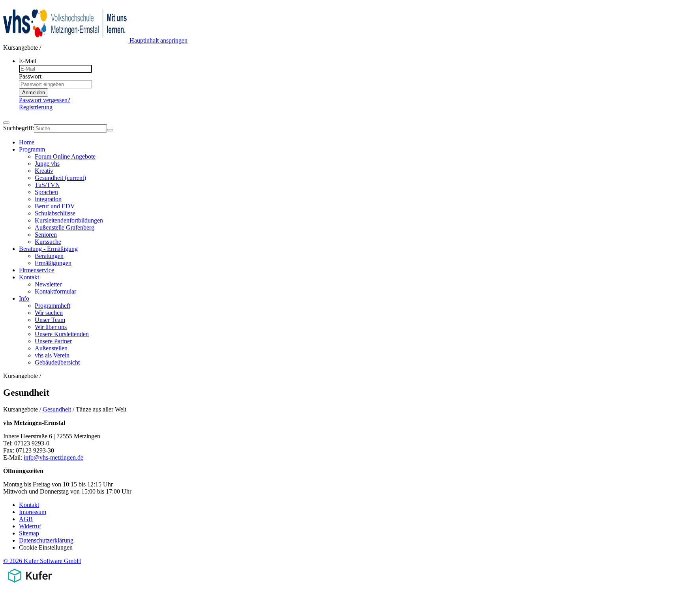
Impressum (32, 512)
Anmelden (33, 92)
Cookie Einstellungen (46, 547)
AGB (26, 519)
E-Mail (27, 61)
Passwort (30, 76)
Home (26, 142)
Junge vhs (47, 163)
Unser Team (50, 319)
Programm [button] (32, 149)
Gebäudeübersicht (57, 362)
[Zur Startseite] (66, 40)
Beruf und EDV (55, 206)
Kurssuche (48, 241)
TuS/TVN (47, 184)
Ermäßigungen (53, 263)
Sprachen (46, 192)
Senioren (46, 234)
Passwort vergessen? (44, 100)
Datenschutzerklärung (46, 540)
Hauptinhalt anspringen (158, 40)
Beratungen (49, 255)
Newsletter (48, 284)
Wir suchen (49, 312)
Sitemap (29, 533)
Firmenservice (36, 270)
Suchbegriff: (18, 128)
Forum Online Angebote (65, 156)
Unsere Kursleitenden (62, 334)
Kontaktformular (55, 291)
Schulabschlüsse (55, 213)
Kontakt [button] (29, 277)
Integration (48, 199)
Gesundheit (60, 177)
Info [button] (24, 298)
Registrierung (35, 107)
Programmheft (52, 305)
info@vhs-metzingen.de (53, 457)
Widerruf (30, 526)
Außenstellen (51, 348)
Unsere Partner (53, 341)
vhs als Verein (52, 355)
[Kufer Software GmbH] (29, 584)
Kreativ (44, 170)
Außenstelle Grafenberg (64, 227)
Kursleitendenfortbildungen (69, 220)
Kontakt (29, 504)
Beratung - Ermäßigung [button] (48, 248)
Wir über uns (51, 327)
